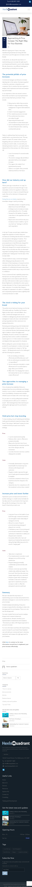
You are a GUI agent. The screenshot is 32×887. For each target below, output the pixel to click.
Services (4, 785)
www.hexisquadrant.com (11, 766)
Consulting (5, 797)
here (7, 642)
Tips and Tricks (6, 704)
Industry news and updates (9, 701)
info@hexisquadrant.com (14, 4)
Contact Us (5, 794)
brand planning (6, 852)
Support (9, 886)
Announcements (6, 692)
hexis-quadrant (11, 666)
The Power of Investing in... (15, 718)
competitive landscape (22, 852)
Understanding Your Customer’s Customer (19, 724)
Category (14, 852)
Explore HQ (5, 791)
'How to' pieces (6, 689)
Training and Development (9, 801)
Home (4, 780)
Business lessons (6, 698)
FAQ (5, 886)
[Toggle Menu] (29, 9)
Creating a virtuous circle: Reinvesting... (18, 713)
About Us (4, 783)
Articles (4, 695)
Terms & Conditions (16, 886)
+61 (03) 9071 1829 (14, 1)
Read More (6, 754)
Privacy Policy (24, 886)
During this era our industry (9, 199)
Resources (5, 788)
